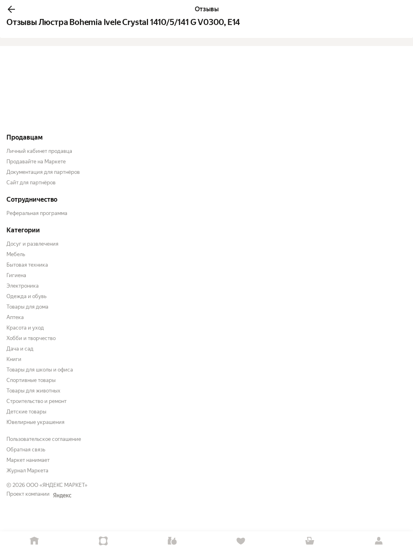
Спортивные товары (31, 380)
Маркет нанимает (28, 460)
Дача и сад (19, 349)
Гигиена (16, 275)
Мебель (15, 254)
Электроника (22, 286)
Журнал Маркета (27, 471)
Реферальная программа (36, 213)
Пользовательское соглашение (43, 439)
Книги (13, 359)
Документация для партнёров (43, 172)
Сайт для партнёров (31, 182)
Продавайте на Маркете (36, 162)
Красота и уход (25, 328)
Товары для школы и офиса (39, 370)
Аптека (15, 317)
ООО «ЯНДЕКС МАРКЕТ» (57, 485)
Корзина (309, 541)
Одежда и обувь (26, 296)
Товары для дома (27, 307)
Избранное (240, 541)
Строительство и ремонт (36, 401)
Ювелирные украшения (35, 422)
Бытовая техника (27, 265)
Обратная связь (25, 450)
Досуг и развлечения (32, 244)
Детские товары (26, 412)
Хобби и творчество (31, 338)
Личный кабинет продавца (39, 151)
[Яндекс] (62, 495)
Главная (34, 541)
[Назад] (11, 9)
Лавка (172, 541)
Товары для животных (33, 391)
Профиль (378, 541)
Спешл (103, 541)
